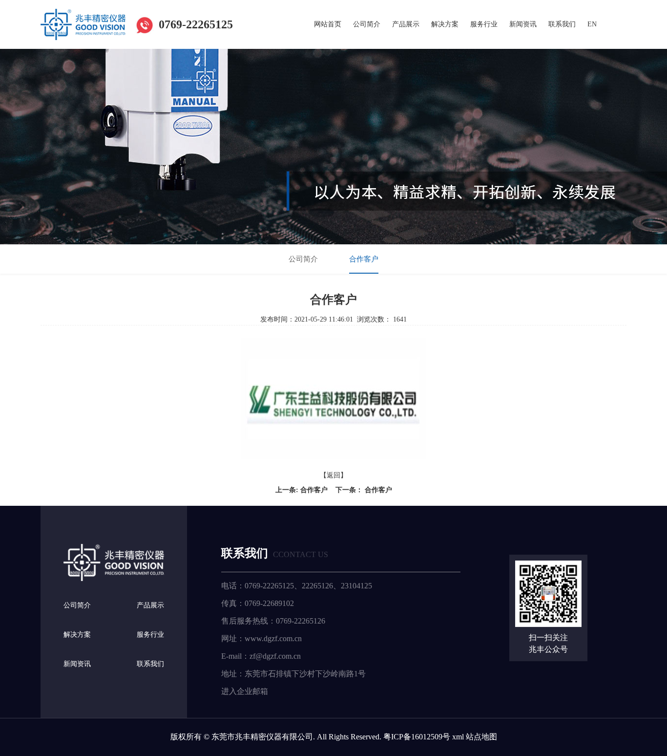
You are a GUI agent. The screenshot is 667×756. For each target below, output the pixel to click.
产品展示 (405, 24)
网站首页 (327, 24)
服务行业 (484, 24)
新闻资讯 (523, 24)
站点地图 (481, 737)
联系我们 (562, 24)
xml (458, 737)
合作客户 (363, 259)
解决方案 (445, 24)
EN (592, 24)
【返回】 (333, 475)
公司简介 (366, 24)
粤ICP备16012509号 (416, 737)
